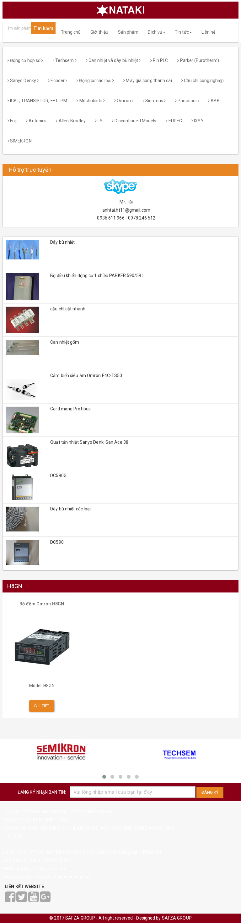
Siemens (154, 100)
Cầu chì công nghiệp (203, 80)
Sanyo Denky (23, 80)
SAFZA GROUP (177, 917)
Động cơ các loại (95, 80)
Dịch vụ (155, 32)
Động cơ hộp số (25, 60)
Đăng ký (209, 792)
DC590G (58, 475)
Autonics (37, 120)
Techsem (64, 60)
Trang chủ (71, 32)
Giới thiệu (99, 32)
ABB (214, 100)
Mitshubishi (90, 100)
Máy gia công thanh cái (148, 80)
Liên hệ (208, 32)
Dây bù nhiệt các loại (70, 508)
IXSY (198, 120)
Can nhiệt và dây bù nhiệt (113, 60)
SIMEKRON (20, 140)
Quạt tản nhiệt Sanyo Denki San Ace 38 (89, 442)
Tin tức (182, 32)
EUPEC (174, 120)
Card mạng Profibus (70, 408)
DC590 (57, 542)
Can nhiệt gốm (64, 342)
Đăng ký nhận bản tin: (42, 792)
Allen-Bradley (71, 120)
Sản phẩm (128, 32)
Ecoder (58, 80)
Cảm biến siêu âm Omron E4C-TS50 (86, 375)
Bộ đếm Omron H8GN (41, 603)
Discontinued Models (135, 120)
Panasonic (188, 100)
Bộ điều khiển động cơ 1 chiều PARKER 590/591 (97, 275)
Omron (124, 100)
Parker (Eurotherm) (199, 60)
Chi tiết (41, 705)
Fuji (13, 120)
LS (100, 120)
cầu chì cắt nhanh (67, 308)
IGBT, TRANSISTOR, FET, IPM (38, 100)
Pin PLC (160, 60)
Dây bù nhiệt (62, 242)
